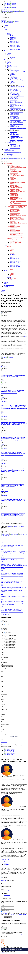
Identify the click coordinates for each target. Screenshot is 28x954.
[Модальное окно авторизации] (5, 936)
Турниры (9, 34)
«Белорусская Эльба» (15, 146)
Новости (6, 25)
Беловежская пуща (14, 134)
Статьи (5, 26)
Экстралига (12, 57)
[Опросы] (3, 936)
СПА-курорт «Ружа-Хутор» (17, 80)
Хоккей (5, 50)
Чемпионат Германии (15, 43)
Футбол (5, 29)
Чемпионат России (14, 47)
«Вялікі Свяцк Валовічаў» (16, 112)
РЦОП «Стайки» (14, 90)
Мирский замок (14, 116)
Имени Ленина (13, 78)
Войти (11, 156)
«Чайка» (12, 81)
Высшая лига (13, 37)
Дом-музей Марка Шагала (16, 122)
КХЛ (11, 58)
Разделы (9, 246)
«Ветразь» (12, 74)
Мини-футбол (7, 59)
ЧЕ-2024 (12, 39)
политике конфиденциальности (18, 914)
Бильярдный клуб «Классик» (17, 96)
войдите (9, 526)
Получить (3, 20)
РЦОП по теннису (14, 101)
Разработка (3, 880)
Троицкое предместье (15, 121)
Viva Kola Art (13, 144)
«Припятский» (13, 132)
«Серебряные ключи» (15, 76)
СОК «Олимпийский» (15, 108)
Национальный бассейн (16, 92)
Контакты (6, 864)
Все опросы (4, 742)
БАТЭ (11, 269)
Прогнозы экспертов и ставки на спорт (12, 949)
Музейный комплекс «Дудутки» (18, 120)
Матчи (5, 27)
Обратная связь (7, 149)
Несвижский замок (14, 117)
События (9, 142)
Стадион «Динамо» (14, 94)
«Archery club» (13, 97)
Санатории (10, 165)
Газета (5, 863)
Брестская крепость (14, 114)
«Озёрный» (12, 73)
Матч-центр (7, 861)
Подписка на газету (9, 150)
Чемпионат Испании (15, 42)
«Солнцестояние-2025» (15, 145)
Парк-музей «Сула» (14, 118)
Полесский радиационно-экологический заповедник (16, 140)
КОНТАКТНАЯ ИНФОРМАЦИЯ (12, 152)
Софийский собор (14, 126)
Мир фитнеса (13, 736)
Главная (3, 288)
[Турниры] (1, 936)
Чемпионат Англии (14, 41)
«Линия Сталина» (14, 113)
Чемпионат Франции (15, 46)
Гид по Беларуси (8, 67)
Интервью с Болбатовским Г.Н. (17, 71)
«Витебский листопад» (15, 148)
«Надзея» (12, 84)
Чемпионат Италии (14, 45)
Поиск (11, 154)
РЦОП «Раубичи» (14, 93)
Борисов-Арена (13, 100)
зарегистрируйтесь (19, 526)
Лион (13, 359)
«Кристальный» (14, 77)
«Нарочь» (12, 133)
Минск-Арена (13, 89)
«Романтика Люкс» (14, 70)
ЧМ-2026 (12, 35)
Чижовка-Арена (14, 98)
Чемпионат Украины (15, 49)
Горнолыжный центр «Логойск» (18, 109)
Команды (9, 267)
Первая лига (13, 38)
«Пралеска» (13, 82)
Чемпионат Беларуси (12, 66)
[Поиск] (7, 936)
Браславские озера (14, 136)
